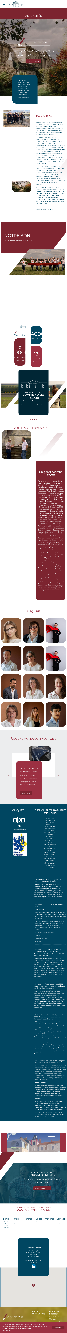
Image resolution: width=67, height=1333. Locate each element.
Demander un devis (42, 1188)
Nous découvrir (33, 61)
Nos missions (38, 1317)
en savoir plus (7, 1330)
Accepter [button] (58, 1327)
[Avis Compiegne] (18, 844)
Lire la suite (26, 790)
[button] (30, 419)
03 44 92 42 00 (30, 1260)
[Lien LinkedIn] (34, 1266)
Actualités (37, 1321)
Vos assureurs (38, 1319)
